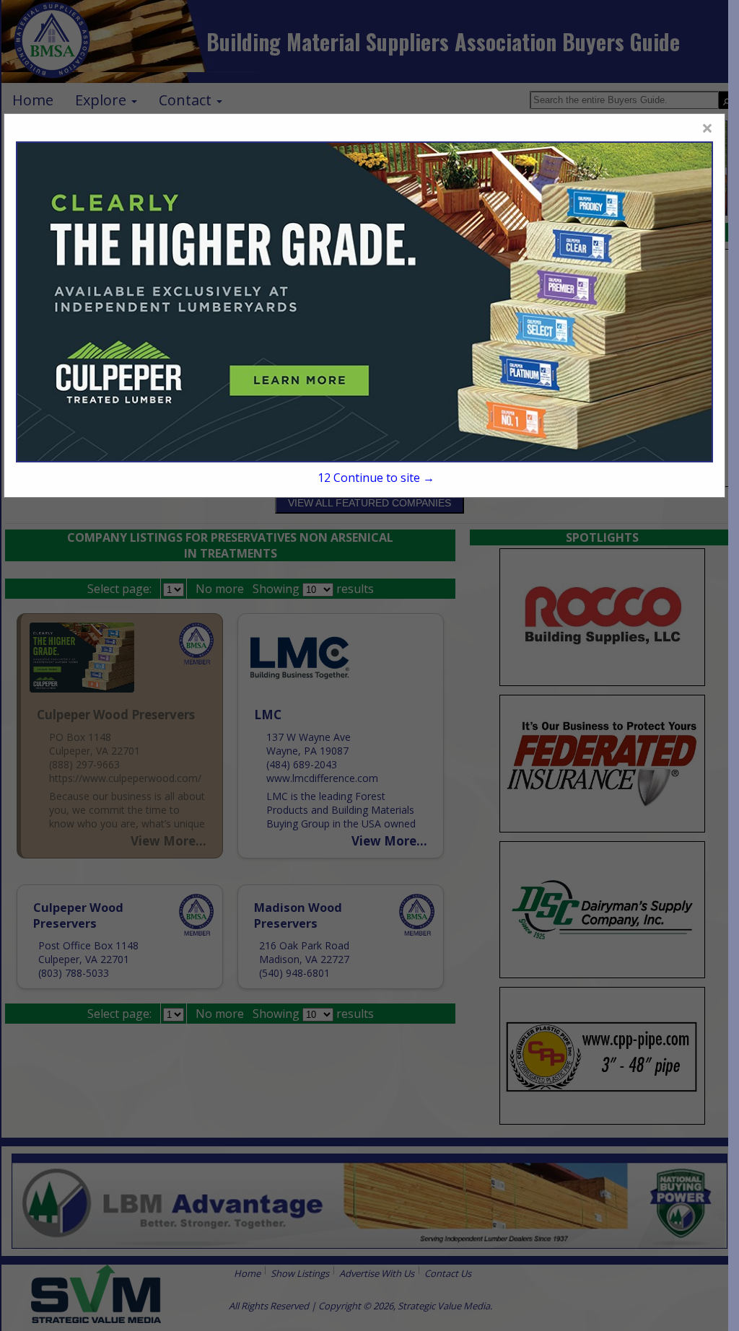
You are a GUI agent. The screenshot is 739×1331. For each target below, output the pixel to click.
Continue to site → (376, 478)
